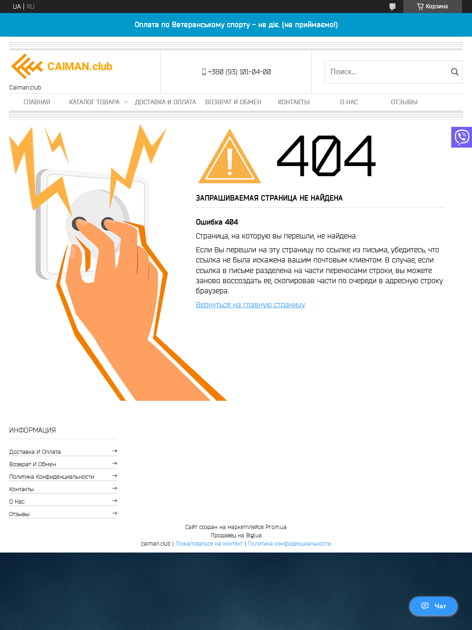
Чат (440, 606)
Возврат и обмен (233, 102)
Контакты (294, 102)
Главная (37, 102)
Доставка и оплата (165, 102)
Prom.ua (276, 527)
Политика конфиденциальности (51, 476)
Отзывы (404, 102)
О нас (349, 102)
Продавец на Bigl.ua (236, 535)
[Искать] (455, 71)
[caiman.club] (62, 67)
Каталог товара (94, 102)
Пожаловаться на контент (209, 544)
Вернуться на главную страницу (250, 304)
